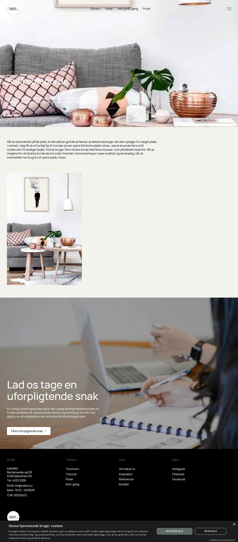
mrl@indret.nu (23, 486)
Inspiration (125, 474)
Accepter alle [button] (174, 531)
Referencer (126, 479)
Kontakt (124, 484)
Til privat (71, 474)
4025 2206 (19, 480)
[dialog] (119, 531)
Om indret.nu (127, 469)
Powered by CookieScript (222, 540)
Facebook (178, 479)
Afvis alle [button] (211, 531)
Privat (146, 9)
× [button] (234, 524)
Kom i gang (72, 484)
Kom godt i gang (128, 9)
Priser (109, 9)
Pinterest (178, 474)
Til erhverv (72, 469)
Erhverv (95, 9)
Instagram (178, 469)
